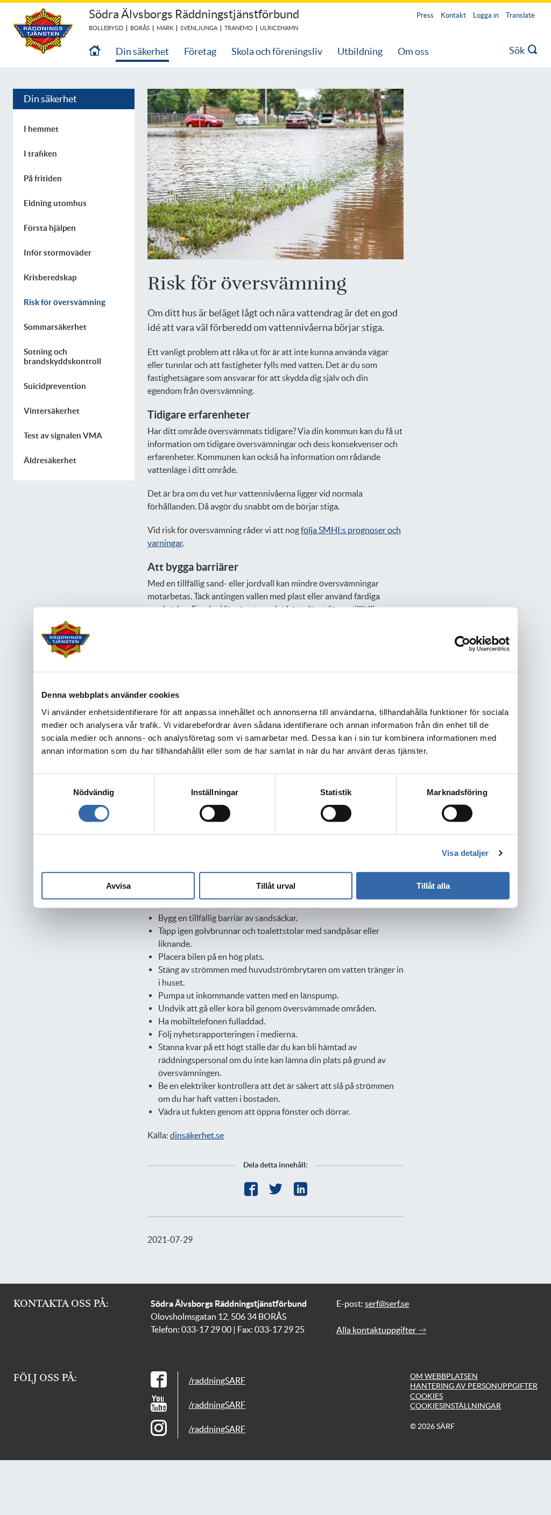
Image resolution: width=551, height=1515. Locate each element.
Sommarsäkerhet (55, 326)
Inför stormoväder (57, 252)
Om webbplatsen (444, 1376)
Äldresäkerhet (50, 460)
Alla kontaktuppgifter (377, 1330)
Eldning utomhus (55, 203)
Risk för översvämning (64, 302)
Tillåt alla (433, 885)
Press (425, 15)
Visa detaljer (465, 853)
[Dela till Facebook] (251, 1189)
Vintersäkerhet (52, 410)
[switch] (215, 813)
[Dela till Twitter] (276, 1189)
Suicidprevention (55, 386)
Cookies (426, 1396)
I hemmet (41, 128)
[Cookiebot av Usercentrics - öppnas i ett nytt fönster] (470, 644)
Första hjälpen (50, 227)
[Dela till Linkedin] (300, 1189)
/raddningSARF (217, 1380)
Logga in (486, 15)
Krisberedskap (50, 277)
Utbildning (360, 51)
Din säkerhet (142, 51)
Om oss (413, 51)
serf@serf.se (387, 1303)
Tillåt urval (275, 885)
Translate (520, 15)
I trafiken (40, 153)
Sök (518, 50)
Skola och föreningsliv (276, 51)
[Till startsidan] (95, 51)
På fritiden (43, 178)
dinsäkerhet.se (197, 1135)
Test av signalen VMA (63, 435)
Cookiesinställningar (455, 1405)
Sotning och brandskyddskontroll (62, 356)
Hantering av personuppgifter (474, 1386)
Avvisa (118, 885)
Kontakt (453, 15)
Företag (200, 51)
